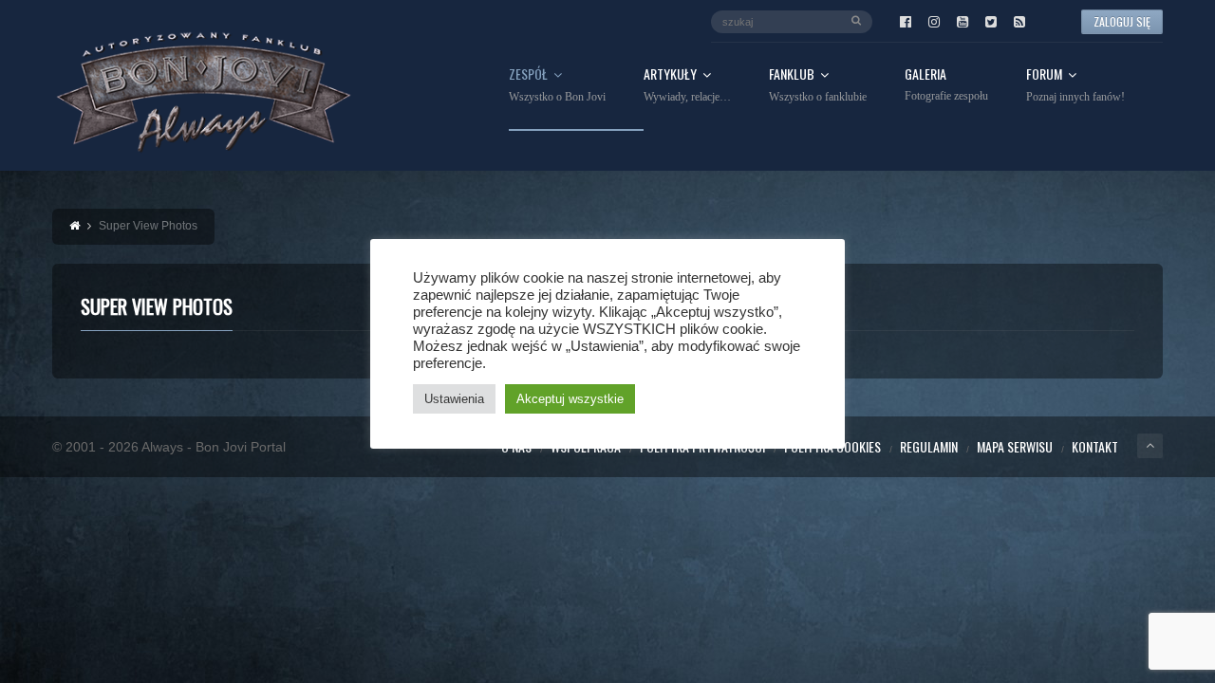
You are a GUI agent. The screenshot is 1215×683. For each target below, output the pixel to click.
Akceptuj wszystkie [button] (570, 399)
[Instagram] (934, 21)
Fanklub (818, 85)
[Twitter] (991, 21)
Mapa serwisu (1015, 446)
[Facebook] (905, 21)
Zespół (557, 85)
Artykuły (687, 85)
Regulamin (929, 446)
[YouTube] (962, 21)
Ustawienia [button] (454, 399)
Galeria (946, 84)
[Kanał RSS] (1019, 21)
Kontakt (1095, 446)
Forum (1075, 85)
